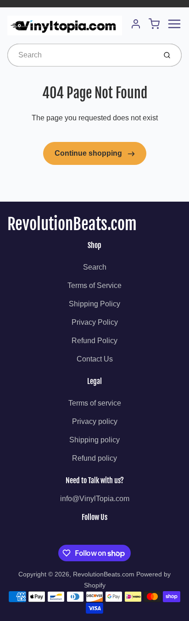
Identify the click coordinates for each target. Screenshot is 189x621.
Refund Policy (94, 340)
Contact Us (95, 359)
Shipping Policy (94, 304)
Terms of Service (94, 285)
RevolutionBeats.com (72, 224)
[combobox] (81, 55)
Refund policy (94, 458)
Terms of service (94, 403)
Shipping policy (94, 440)
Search (94, 267)
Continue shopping (89, 153)
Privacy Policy (95, 322)
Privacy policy (94, 421)
